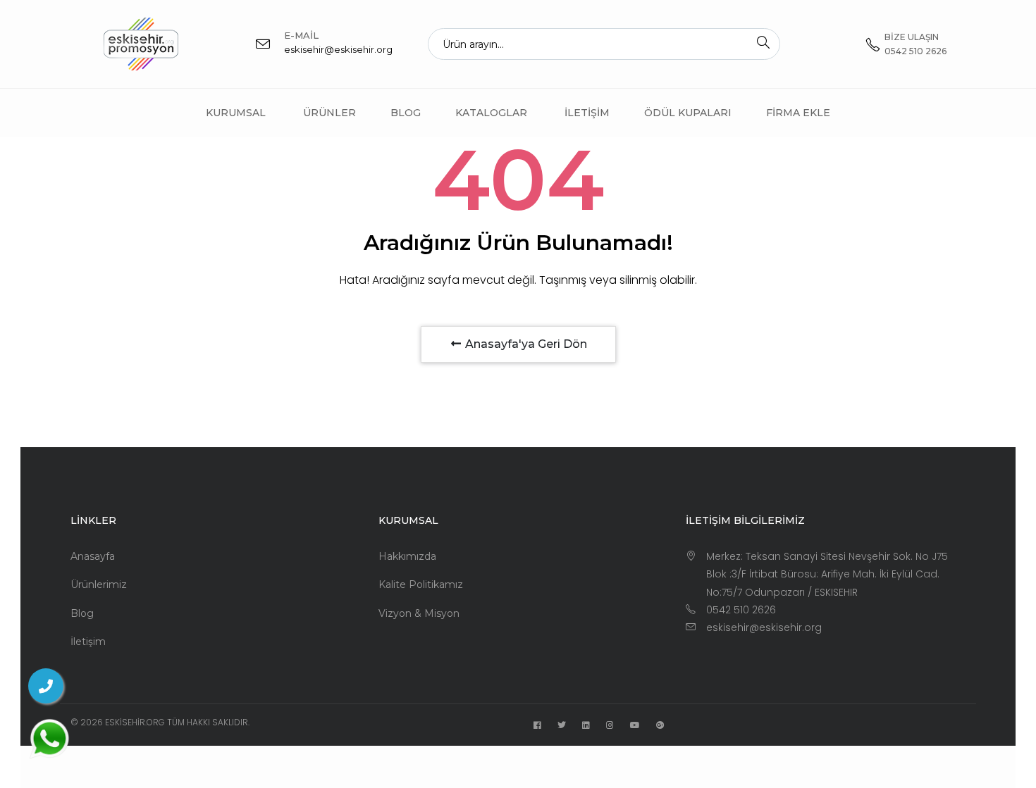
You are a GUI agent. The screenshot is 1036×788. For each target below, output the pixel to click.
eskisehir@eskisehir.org (338, 49)
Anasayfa (92, 556)
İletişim (587, 112)
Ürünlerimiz (98, 584)
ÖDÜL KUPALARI (688, 112)
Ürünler (329, 112)
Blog (405, 112)
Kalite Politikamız (420, 584)
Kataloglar (491, 112)
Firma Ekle (798, 112)
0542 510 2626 (741, 610)
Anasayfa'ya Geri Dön (524, 344)
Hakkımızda (407, 556)
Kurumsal (236, 112)
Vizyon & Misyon (419, 613)
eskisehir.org (135, 722)
